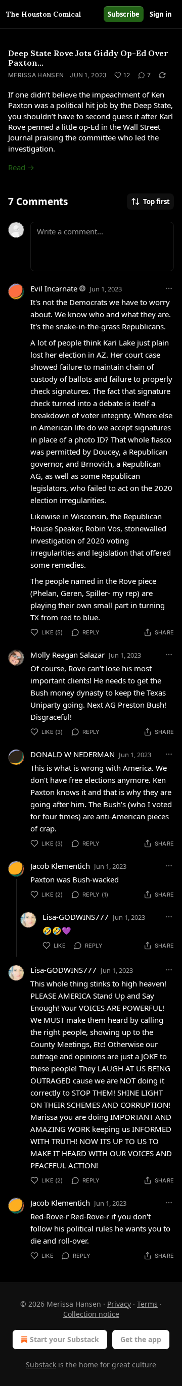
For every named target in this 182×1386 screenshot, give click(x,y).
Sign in (161, 14)
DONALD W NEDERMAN (72, 754)
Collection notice (91, 1314)
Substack (41, 1364)
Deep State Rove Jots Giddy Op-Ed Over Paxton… (88, 58)
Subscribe (124, 14)
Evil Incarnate (53, 288)
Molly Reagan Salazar (67, 655)
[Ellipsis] (169, 288)
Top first (156, 201)
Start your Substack (64, 1339)
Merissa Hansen (36, 75)
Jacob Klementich (60, 866)
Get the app (140, 1339)
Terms (147, 1304)
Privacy (119, 1304)
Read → (21, 167)
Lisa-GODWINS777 (75, 917)
